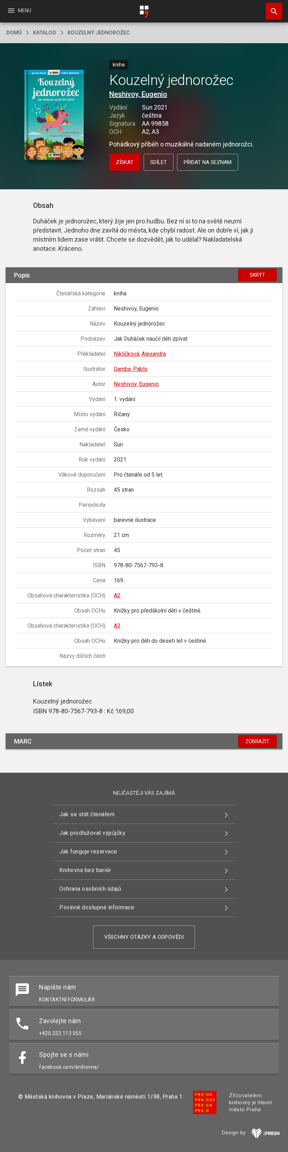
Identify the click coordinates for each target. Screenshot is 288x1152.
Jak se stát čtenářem (86, 814)
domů (14, 33)
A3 (117, 625)
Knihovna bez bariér (85, 870)
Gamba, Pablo (131, 369)
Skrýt (257, 275)
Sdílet (158, 162)
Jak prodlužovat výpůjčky (92, 833)
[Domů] (144, 12)
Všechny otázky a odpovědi (144, 937)
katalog (44, 33)
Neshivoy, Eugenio (138, 94)
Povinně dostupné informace (96, 907)
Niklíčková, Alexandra (140, 354)
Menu (19, 10)
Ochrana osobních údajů (90, 888)
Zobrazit (257, 741)
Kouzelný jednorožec (98, 33)
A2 (117, 595)
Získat (124, 162)
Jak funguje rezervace (88, 851)
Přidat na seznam (207, 162)
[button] (54, 115)
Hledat (271, 11)
